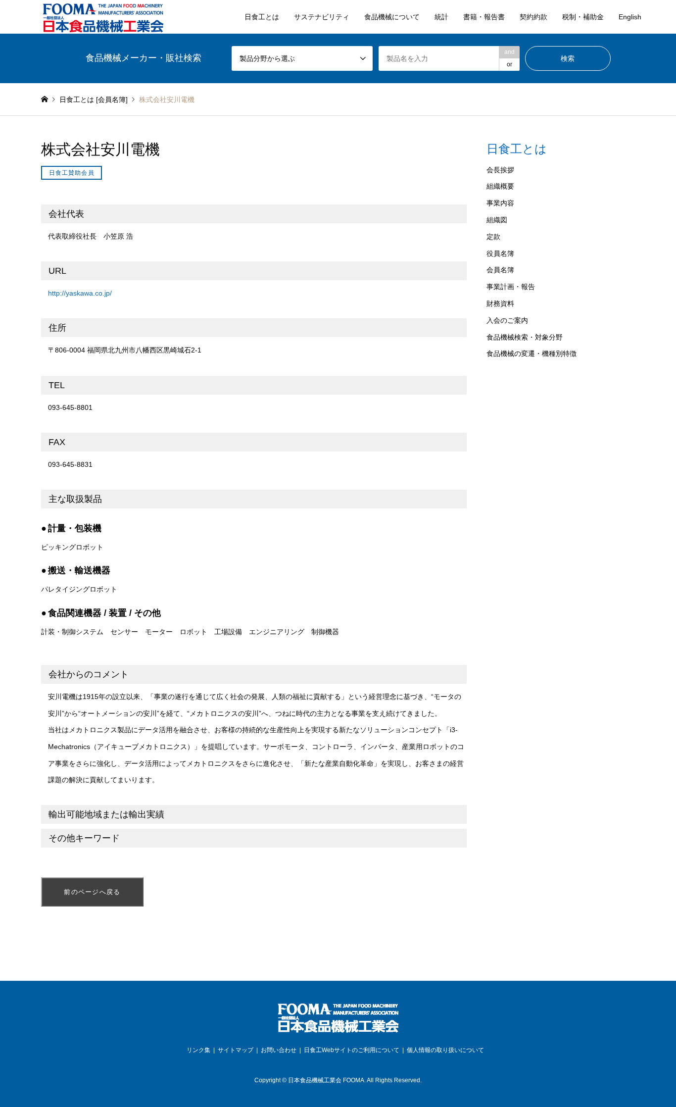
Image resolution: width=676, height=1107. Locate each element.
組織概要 (500, 186)
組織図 (496, 220)
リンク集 (198, 1050)
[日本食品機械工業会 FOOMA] (103, 17)
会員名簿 (500, 270)
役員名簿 (500, 253)
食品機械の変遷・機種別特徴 (531, 353)
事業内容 (500, 203)
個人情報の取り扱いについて (445, 1050)
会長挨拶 (500, 170)
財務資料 (500, 303)
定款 (493, 237)
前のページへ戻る (92, 892)
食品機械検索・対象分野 (524, 337)
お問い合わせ (278, 1050)
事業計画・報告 (510, 287)
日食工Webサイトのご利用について (351, 1050)
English (630, 17)
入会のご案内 (507, 320)
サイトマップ (235, 1050)
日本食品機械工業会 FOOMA (326, 1080)
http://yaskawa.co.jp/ (80, 293)
